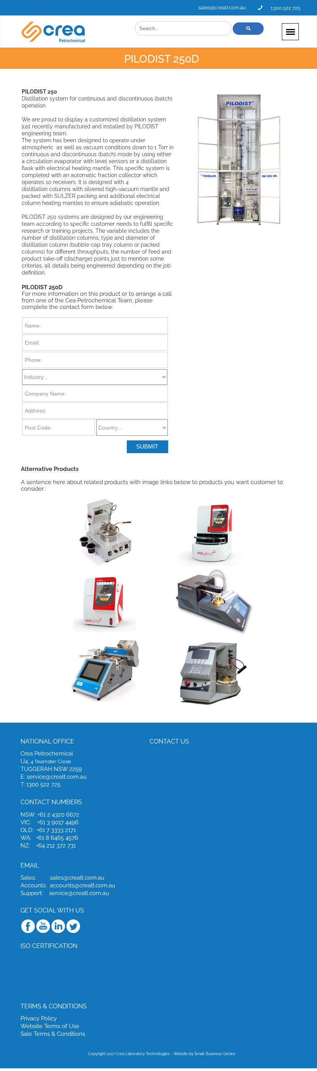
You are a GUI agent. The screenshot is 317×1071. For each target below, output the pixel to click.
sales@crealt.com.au (222, 7)
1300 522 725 (285, 8)
